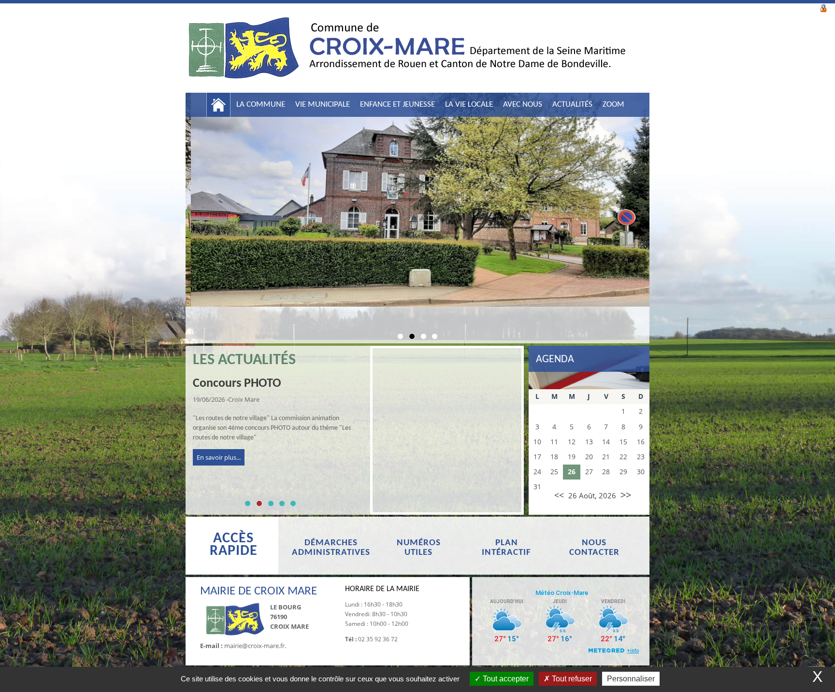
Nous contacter (594, 547)
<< (559, 495)
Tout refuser (571, 679)
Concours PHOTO (237, 383)
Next (664, 213)
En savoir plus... (219, 457)
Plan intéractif (506, 547)
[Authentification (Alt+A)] (823, 7)
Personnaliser (631, 679)
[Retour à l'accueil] (405, 52)
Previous (171, 213)
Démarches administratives (331, 547)
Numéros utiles (419, 547)
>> (625, 494)
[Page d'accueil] (218, 105)
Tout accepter (505, 679)
